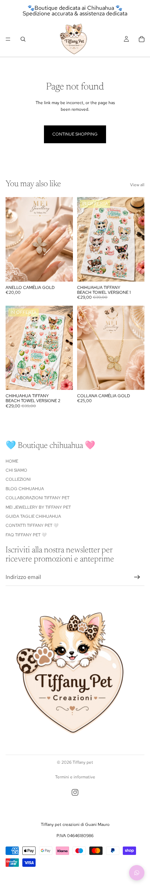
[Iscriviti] (137, 576)
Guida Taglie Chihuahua (33, 516)
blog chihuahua (25, 489)
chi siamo (16, 470)
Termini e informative (75, 777)
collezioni (18, 479)
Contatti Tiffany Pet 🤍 (32, 525)
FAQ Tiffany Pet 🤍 (26, 534)
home (12, 461)
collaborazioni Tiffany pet (37, 498)
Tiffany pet (83, 762)
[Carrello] (141, 39)
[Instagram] (75, 792)
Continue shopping (75, 134)
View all (137, 185)
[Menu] (8, 39)
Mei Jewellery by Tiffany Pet (38, 507)
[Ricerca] (23, 39)
